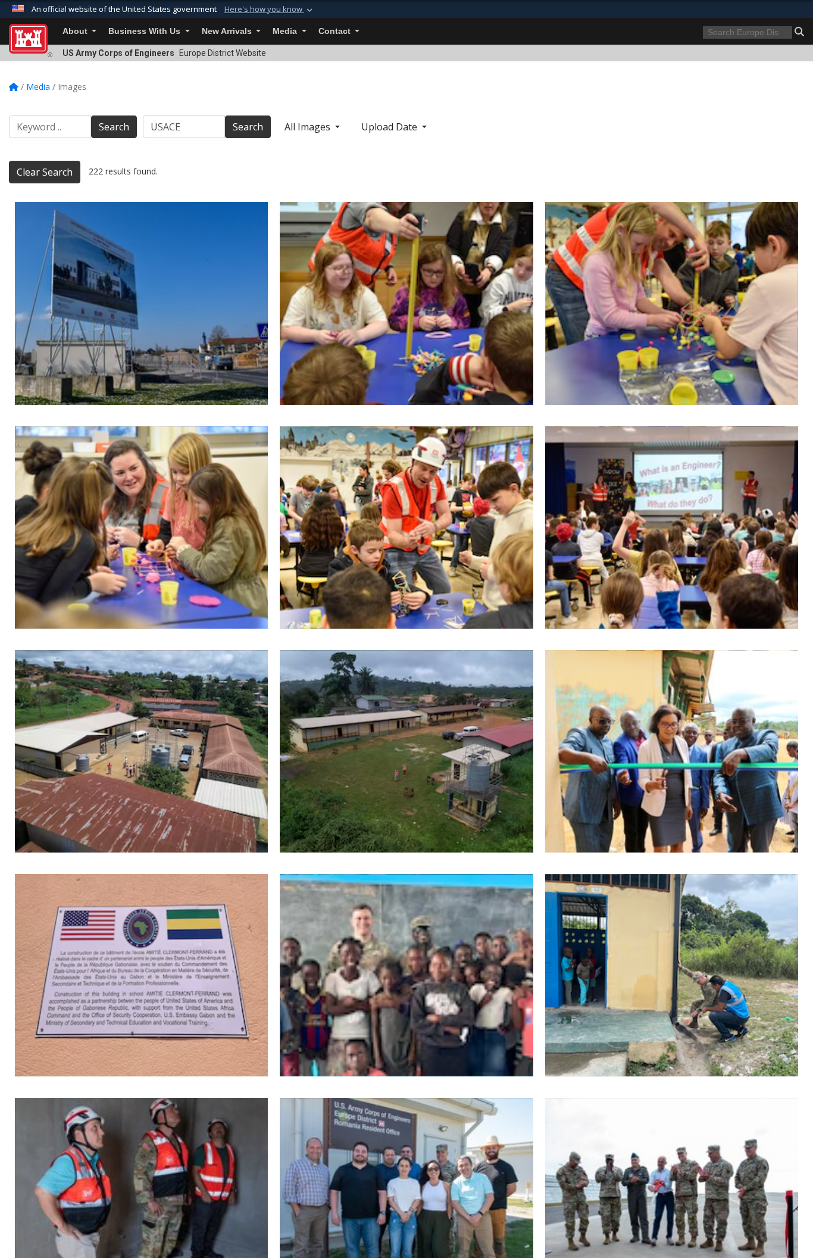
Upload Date (390, 126)
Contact (335, 31)
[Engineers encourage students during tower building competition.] (406, 303)
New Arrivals (228, 31)
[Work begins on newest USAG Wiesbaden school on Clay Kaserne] (141, 303)
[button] (269, 9)
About (76, 31)
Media (286, 31)
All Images (308, 126)
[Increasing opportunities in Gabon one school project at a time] (141, 751)
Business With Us (145, 31)
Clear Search (45, 172)
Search (114, 126)
